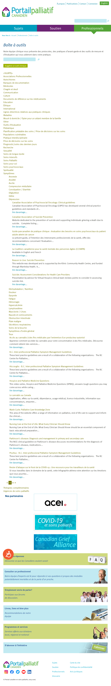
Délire (11, 196)
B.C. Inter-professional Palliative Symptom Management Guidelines (40, 352)
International (9, 108)
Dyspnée (13, 295)
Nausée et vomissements (20, 314)
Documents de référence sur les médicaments (24, 99)
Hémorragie (14, 302)
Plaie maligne (15, 321)
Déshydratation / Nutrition (21, 289)
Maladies (7, 115)
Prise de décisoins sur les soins (18, 141)
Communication (10, 92)
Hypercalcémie (15, 305)
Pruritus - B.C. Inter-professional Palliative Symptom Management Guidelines (45, 452)
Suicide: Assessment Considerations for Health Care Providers (41, 274)
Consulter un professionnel (18, 571)
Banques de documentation (16, 82)
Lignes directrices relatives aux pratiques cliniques (26, 111)
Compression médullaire (20, 186)
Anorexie (13, 176)
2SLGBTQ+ (8, 73)
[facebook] (12, 672)
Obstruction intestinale (19, 318)
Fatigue (12, 298)
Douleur (12, 292)
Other (6, 121)
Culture (6, 95)
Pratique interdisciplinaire (15, 137)
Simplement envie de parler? (18, 590)
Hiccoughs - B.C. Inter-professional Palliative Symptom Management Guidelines (46, 366)
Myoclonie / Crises (17, 311)
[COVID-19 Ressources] (55, 522)
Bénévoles (8, 86)
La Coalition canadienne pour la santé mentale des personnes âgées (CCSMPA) (48, 249)
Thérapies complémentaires (16, 487)
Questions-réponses (14, 556)
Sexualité (7, 150)
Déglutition (14, 192)
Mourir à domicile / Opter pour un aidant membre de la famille (32, 118)
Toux (11, 334)
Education (8, 102)
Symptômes (8, 173)
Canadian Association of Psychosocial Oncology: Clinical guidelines (43, 202)
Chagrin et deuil (10, 89)
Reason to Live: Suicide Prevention (28, 260)
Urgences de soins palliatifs (16, 491)
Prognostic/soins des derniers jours (20, 144)
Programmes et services (16, 626)
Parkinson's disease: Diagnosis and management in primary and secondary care (46, 438)
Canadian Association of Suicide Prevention (32, 216)
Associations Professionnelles (17, 76)
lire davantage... (19, 212)
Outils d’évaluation (12, 124)
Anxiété (12, 179)
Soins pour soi (10, 163)
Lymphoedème (15, 308)
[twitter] (18, 672)
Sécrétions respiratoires (20, 324)
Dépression (14, 199)
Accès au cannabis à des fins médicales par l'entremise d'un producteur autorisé (47, 337)
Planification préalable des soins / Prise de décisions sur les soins (34, 131)
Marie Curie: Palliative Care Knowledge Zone (29, 409)
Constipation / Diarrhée (19, 189)
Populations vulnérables (14, 134)
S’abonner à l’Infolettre (16, 645)
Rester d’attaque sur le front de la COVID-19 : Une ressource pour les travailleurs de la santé (51, 467)
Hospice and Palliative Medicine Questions (29, 380)
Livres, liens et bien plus (16, 608)
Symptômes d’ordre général (21, 331)
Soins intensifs (10, 157)
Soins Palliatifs (10, 160)
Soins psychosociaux (13, 166)
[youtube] (23, 672)
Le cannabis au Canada (20, 395)
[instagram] (6, 672)
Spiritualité (8, 170)
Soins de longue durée (13, 154)
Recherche (8, 147)
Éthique (6, 105)
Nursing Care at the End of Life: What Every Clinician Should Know (39, 424)
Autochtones (9, 79)
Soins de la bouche (18, 327)
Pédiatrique (8, 128)
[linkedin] (29, 672)
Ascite (11, 183)
